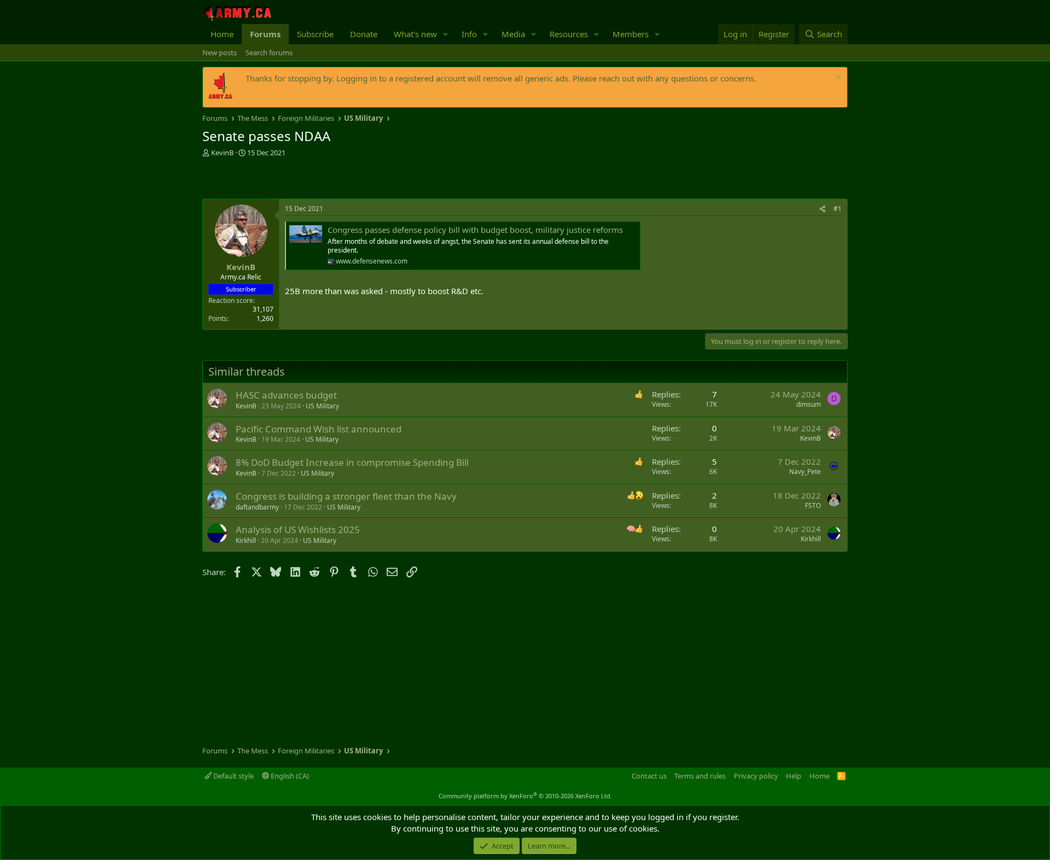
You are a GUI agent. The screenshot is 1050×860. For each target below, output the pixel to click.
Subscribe (315, 33)
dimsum (808, 404)
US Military (322, 406)
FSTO (813, 505)
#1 (837, 208)
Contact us (649, 776)
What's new (415, 33)
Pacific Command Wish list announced (318, 429)
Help (793, 776)
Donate (363, 33)
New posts (219, 52)
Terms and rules (700, 776)
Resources (569, 33)
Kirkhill (246, 540)
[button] (445, 34)
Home (222, 33)
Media (513, 33)
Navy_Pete (805, 471)
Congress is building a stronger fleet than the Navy (346, 496)
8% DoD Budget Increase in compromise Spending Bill (352, 462)
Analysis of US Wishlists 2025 (298, 529)
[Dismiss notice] (837, 78)
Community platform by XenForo (525, 796)
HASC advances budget (286, 395)
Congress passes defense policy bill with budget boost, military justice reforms (475, 229)
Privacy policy (756, 776)
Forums (265, 33)
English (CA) (289, 776)
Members (630, 33)
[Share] (822, 209)
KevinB (222, 152)
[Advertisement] (330, 179)
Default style (233, 776)
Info (469, 33)
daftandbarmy (257, 507)
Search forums (269, 52)
